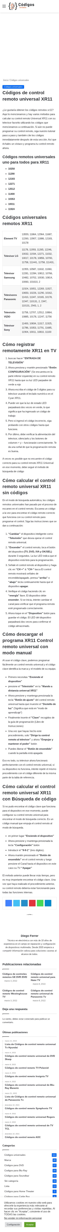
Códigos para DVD (14, 1165)
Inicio (5, 80)
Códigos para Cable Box (17, 1196)
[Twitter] (16, 903)
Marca (7, 1160)
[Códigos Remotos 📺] (21, 6)
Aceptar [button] (30, 1224)
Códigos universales (19, 80)
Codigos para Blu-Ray (15, 1170)
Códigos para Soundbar (16, 1176)
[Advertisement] (29, 46)
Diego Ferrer (29, 935)
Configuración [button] (13, 1224)
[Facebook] (8, 903)
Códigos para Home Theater (19, 1191)
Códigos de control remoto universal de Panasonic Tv (42, 993)
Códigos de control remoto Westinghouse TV (14, 993)
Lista (6, 1186)
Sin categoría (11, 1181)
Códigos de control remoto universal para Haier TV (43, 977)
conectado (29, 1019)
